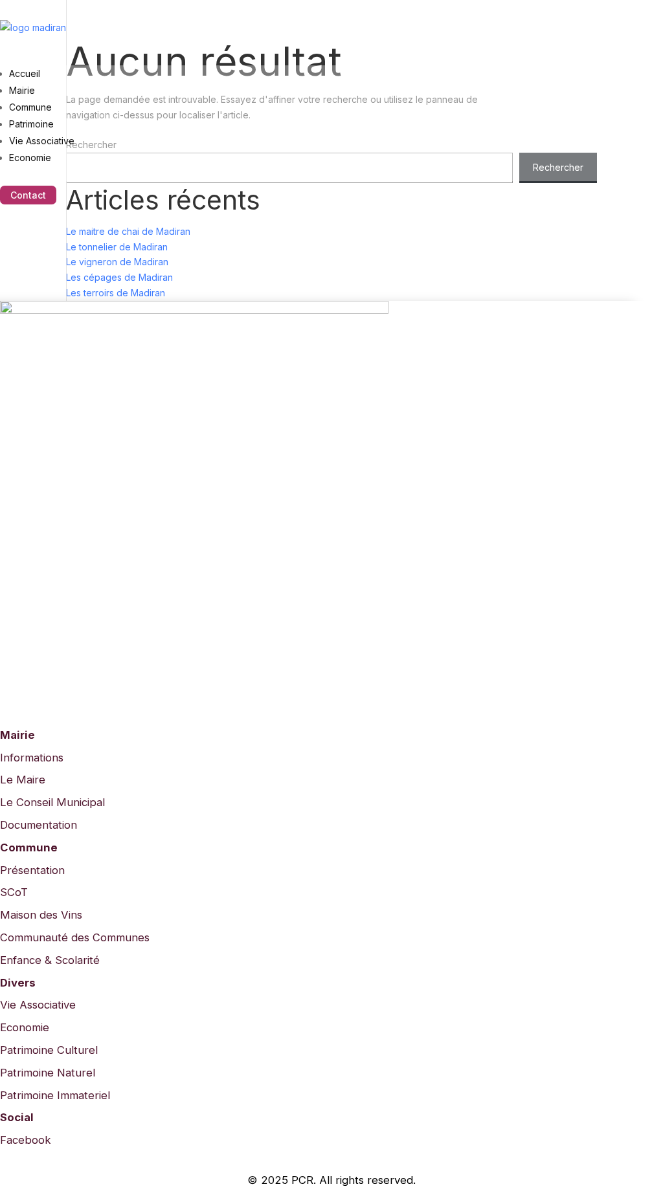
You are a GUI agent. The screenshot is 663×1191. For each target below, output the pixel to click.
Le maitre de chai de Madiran (128, 231)
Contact (28, 195)
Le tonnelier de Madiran (117, 246)
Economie (30, 157)
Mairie (22, 90)
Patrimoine (31, 123)
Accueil (24, 73)
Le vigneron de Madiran (117, 261)
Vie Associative (41, 140)
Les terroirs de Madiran (115, 292)
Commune (30, 107)
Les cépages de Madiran (119, 277)
